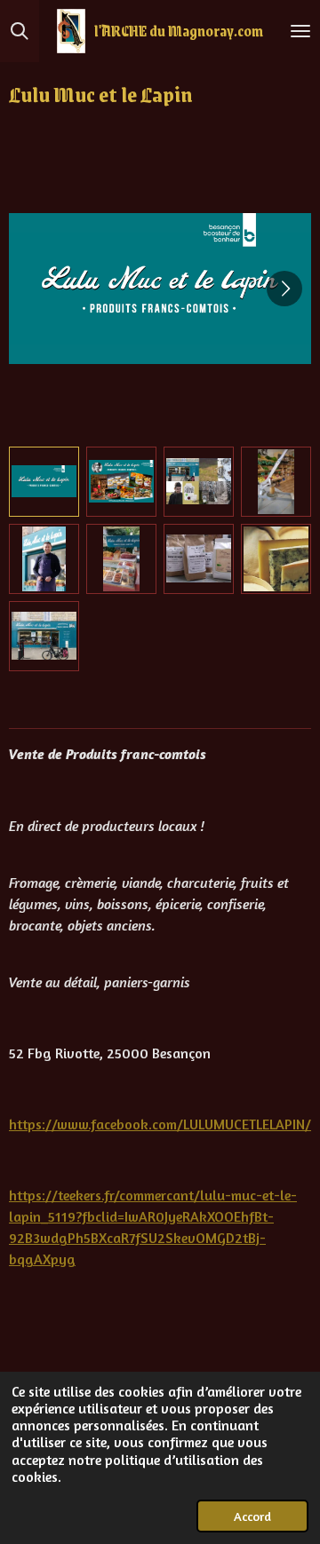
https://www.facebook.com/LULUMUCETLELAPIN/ (160, 1124)
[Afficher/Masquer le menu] (300, 31)
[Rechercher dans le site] (19, 31)
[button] (44, 482)
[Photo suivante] (284, 288)
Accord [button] (252, 1516)
